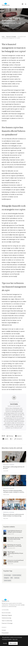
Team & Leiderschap (7, 620)
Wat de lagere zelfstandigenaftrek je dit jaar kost (15, 553)
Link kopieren (19, 438)
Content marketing (17, 575)
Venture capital (7, 580)
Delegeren (6, 577)
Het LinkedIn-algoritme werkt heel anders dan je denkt (15, 538)
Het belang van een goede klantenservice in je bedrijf (14, 545)
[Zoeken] (25, 4)
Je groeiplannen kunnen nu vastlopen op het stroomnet (14, 531)
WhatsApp (11, 436)
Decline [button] (5, 643)
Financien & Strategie (11, 36)
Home (3, 36)
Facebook (19, 436)
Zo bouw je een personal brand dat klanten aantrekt (15, 561)
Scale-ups (16, 577)
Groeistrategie (7, 575)
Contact (4, 630)
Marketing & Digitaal (7, 615)
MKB (12, 577)
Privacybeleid (5, 632)
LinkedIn (6, 438)
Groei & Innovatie (6, 612)
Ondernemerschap (6, 618)
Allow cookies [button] (13, 643)
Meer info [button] (15, 639)
